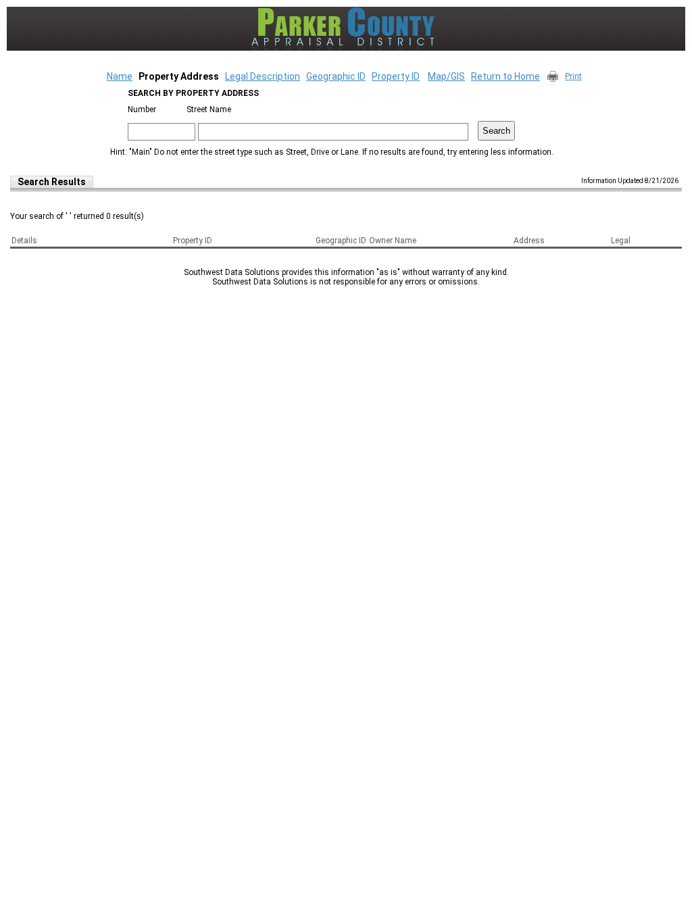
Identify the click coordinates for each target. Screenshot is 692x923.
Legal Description (262, 76)
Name (119, 76)
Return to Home (505, 76)
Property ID (396, 76)
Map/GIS (446, 76)
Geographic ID (336, 76)
